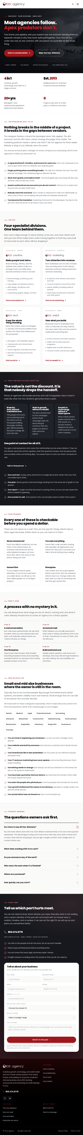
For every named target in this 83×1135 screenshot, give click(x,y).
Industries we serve (10, 1120)
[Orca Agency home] (14, 4)
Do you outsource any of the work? (20, 857)
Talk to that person (16, 466)
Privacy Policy (63, 1131)
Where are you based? (14, 874)
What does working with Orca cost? (21, 849)
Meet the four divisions (49, 53)
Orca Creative (48, 1069)
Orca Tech (47, 1077)
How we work (8, 1112)
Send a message (50, 1112)
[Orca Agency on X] (5, 1098)
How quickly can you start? (17, 882)
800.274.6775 (15, 932)
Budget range (12, 1013)
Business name (48, 975)
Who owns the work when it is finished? (22, 865)
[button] (77, 4)
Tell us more (12, 1022)
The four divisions (10, 1108)
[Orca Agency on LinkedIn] (10, 1098)
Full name (11, 975)
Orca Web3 (47, 1081)
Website (13, 994)
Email (9, 984)
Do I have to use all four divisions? (20, 827)
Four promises (8, 1116)
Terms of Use (75, 1131)
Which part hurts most (16, 1004)
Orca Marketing (49, 1073)
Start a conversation (19, 53)
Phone (44, 984)
